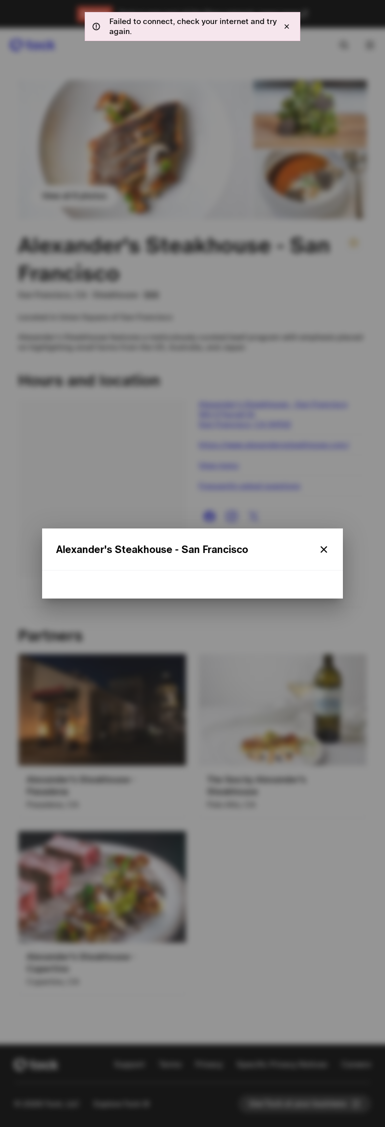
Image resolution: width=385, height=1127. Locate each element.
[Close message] (287, 27)
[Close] (324, 549)
